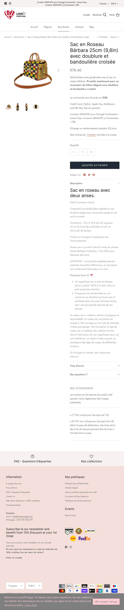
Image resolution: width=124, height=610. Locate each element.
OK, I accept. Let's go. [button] (106, 601)
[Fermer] (91, 273)
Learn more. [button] (31, 605)
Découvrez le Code (62, 335)
